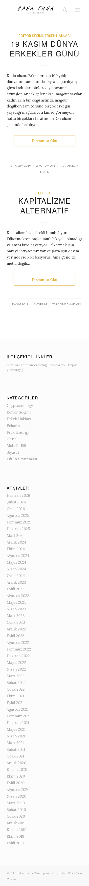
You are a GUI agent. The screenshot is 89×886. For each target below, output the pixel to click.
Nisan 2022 (16, 669)
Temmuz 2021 (18, 716)
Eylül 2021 (15, 702)
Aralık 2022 (16, 629)
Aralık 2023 (16, 582)
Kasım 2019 (16, 829)
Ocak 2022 (16, 689)
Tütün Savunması (22, 459)
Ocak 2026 (16, 508)
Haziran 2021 (18, 722)
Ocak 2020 (16, 816)
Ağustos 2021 (17, 709)
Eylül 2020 (15, 783)
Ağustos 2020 (18, 789)
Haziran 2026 (18, 495)
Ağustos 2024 (18, 555)
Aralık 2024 (16, 542)
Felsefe (44, 193)
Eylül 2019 (15, 843)
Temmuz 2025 (19, 522)
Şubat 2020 (16, 809)
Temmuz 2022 (19, 649)
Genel (12, 439)
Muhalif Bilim (18, 445)
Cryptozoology (20, 405)
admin (44, 172)
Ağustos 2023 (18, 595)
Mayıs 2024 (16, 562)
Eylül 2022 (15, 635)
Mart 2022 (15, 676)
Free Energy (18, 432)
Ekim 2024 (16, 549)
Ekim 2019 (15, 836)
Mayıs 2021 (16, 729)
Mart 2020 (16, 803)
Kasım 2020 (17, 769)
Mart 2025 (15, 535)
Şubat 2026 (16, 502)
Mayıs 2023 (16, 602)
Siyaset (13, 452)
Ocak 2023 (16, 622)
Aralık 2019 (16, 823)
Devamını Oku (44, 140)
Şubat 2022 (16, 682)
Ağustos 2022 (18, 642)
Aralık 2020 (16, 762)
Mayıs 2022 (16, 662)
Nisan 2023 (16, 609)
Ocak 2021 (15, 756)
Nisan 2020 (16, 796)
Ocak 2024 (16, 575)
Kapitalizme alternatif (44, 205)
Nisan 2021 (16, 736)
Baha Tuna (33, 873)
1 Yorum (40, 304)
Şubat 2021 (16, 749)
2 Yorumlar (45, 165)
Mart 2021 (15, 742)
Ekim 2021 (15, 696)
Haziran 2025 (18, 528)
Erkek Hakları (58, 36)
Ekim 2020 (16, 776)
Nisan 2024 (16, 569)
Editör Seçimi (31, 36)
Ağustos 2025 (18, 515)
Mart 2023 (16, 615)
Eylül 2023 (15, 589)
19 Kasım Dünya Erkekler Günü (44, 48)
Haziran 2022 (18, 655)
